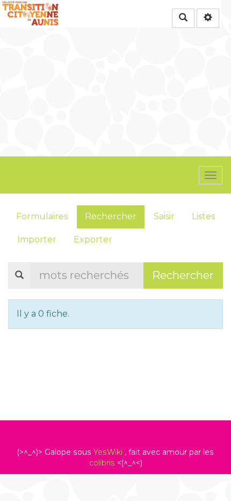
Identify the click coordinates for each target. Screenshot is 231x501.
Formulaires (42, 216)
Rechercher (110, 216)
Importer (36, 239)
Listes (203, 216)
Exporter (93, 239)
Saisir (164, 216)
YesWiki (107, 452)
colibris (102, 463)
